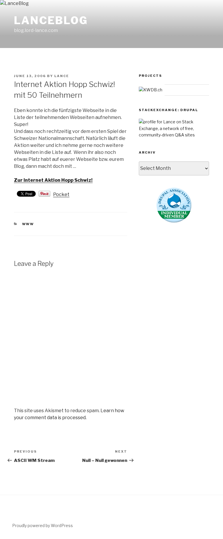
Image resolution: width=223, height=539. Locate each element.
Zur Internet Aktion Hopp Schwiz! (53, 180)
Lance (61, 76)
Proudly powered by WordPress (42, 525)
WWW (28, 224)
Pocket (61, 194)
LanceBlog (51, 20)
